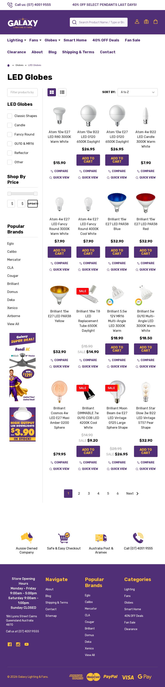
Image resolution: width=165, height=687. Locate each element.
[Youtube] (26, 644)
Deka (11, 300)
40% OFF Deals (105, 40)
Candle (19, 125)
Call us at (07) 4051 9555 (22, 631)
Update (33, 203)
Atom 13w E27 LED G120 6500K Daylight (117, 137)
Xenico (12, 308)
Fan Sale (132, 40)
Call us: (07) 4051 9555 (33, 5)
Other (18, 162)
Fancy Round (24, 134)
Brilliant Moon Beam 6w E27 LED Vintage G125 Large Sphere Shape (117, 417)
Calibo (11, 252)
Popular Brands (16, 229)
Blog (52, 52)
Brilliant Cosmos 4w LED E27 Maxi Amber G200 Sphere (59, 417)
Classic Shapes (25, 116)
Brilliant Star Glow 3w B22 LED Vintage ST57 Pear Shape (146, 417)
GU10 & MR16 (24, 144)
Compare (61, 171)
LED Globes (20, 104)
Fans (33, 40)
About (37, 52)
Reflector (21, 153)
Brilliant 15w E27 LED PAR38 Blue (117, 224)
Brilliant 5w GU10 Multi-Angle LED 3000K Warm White (145, 321)
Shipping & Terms (78, 52)
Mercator (14, 260)
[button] (22, 367)
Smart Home (75, 40)
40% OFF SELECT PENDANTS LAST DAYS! (104, 5)
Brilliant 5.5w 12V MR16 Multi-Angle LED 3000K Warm (117, 321)
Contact (108, 52)
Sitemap (51, 616)
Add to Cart (88, 159)
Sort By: (109, 92)
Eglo (10, 243)
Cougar (12, 276)
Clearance (16, 52)
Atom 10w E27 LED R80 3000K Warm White (59, 137)
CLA (10, 268)
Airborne (13, 316)
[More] (25, 40)
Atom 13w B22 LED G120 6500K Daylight (88, 137)
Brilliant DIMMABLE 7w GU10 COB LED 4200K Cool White (88, 417)
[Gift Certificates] (146, 21)
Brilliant (13, 284)
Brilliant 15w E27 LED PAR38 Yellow (59, 316)
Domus (12, 292)
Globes (51, 40)
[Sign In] (137, 21)
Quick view (61, 177)
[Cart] (155, 21)
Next (130, 493)
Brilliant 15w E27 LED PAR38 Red (145, 224)
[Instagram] (18, 644)
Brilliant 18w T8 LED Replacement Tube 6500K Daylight (88, 321)
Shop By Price (16, 179)
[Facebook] (9, 644)
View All (13, 324)
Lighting (15, 40)
